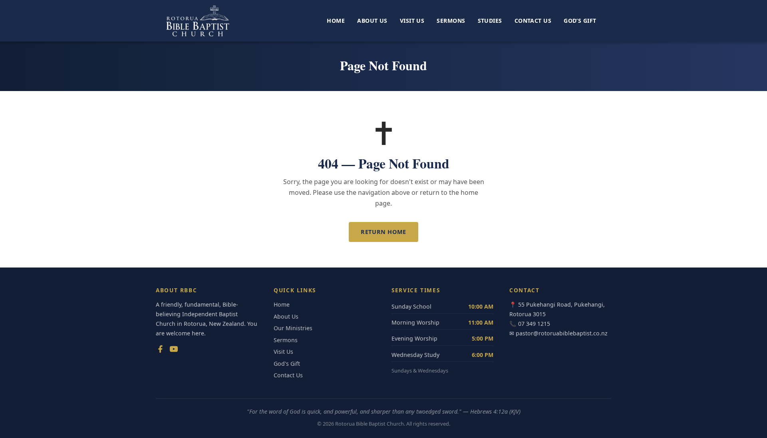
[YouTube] (173, 351)
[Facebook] (160, 351)
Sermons (451, 20)
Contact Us (533, 20)
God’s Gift (580, 20)
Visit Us (412, 20)
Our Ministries (293, 328)
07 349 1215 (534, 323)
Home (336, 20)
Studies (490, 20)
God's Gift (287, 363)
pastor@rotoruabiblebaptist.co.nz (562, 333)
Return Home (383, 232)
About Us (372, 20)
